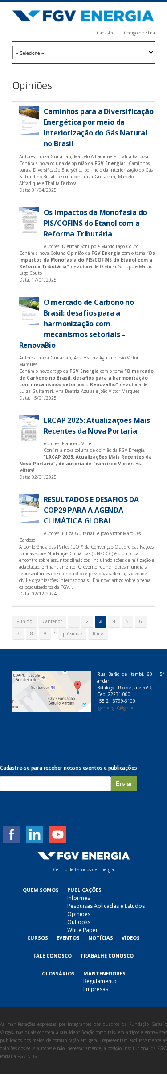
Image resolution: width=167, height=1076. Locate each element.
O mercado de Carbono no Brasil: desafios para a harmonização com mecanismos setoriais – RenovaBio (76, 323)
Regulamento (100, 981)
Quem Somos (41, 889)
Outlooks (78, 922)
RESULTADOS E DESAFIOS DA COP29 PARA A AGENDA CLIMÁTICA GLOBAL (91, 510)
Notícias (100, 937)
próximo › (72, 633)
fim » (98, 633)
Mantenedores (104, 973)
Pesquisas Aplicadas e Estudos (106, 906)
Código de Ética (139, 33)
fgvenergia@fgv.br (115, 708)
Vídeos (131, 937)
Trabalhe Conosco (107, 955)
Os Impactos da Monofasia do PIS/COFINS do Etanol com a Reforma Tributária (95, 223)
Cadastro (105, 33)
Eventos (68, 937)
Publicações (84, 889)
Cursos (37, 937)
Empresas (95, 989)
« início (24, 621)
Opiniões (78, 914)
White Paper (82, 930)
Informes (78, 898)
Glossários (58, 973)
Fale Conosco (52, 955)
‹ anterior (52, 621)
